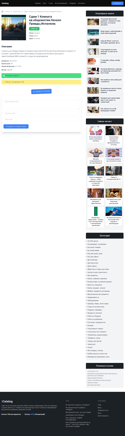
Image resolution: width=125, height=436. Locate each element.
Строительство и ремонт (97, 332)
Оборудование (93, 300)
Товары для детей (94, 341)
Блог (44, 3)
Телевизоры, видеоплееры (97, 335)
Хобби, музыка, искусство (97, 354)
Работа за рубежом (95, 319)
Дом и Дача (92, 266)
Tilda (99, 405)
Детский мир (92, 260)
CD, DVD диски (93, 241)
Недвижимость (93, 297)
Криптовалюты (103, 416)
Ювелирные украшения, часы (98, 357)
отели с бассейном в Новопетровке (99, 380)
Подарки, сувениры (95, 310)
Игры (99, 413)
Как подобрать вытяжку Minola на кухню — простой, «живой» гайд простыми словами (78, 424)
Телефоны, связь (94, 338)
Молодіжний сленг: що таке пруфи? (78, 412)
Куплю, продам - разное (96, 288)
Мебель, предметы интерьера (99, 291)
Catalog (4, 3)
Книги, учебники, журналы (97, 279)
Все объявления (61, 3)
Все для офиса (93, 257)
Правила (73, 3)
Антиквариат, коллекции (97, 244)
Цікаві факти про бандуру (75, 415)
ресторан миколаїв (94, 385)
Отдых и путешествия (96, 307)
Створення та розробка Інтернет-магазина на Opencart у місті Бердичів (102, 374)
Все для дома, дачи (95, 254)
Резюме (90, 325)
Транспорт (92, 344)
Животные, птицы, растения (98, 269)
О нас (51, 3)
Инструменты (93, 275)
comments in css (93, 371)
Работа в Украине (94, 316)
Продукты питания (95, 313)
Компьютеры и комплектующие (100, 282)
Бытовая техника (94, 247)
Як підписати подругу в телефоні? (78, 405)
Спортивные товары (95, 329)
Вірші (99, 408)
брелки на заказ (93, 382)
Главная (38, 3)
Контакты (81, 3)
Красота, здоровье (95, 285)
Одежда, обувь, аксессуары (98, 304)
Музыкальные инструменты (98, 294)
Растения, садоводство (97, 322)
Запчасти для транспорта (97, 272)
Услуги (90, 347)
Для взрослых (93, 263)
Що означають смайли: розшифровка (74, 419)
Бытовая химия (93, 250)
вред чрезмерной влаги (95, 378)
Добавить (117, 3)
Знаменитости (103, 410)
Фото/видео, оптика (95, 350)
